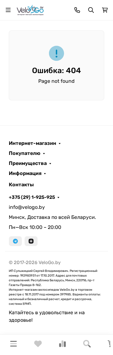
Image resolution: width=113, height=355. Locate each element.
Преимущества (28, 163)
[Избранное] (38, 346)
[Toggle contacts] (77, 10)
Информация (25, 173)
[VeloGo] (30, 9)
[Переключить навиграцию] (8, 10)
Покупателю (24, 153)
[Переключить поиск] (91, 10)
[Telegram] (15, 241)
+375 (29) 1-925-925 (32, 197)
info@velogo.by (27, 207)
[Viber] (31, 241)
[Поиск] (87, 345)
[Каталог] (13, 345)
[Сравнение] (62, 346)
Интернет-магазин (32, 143)
